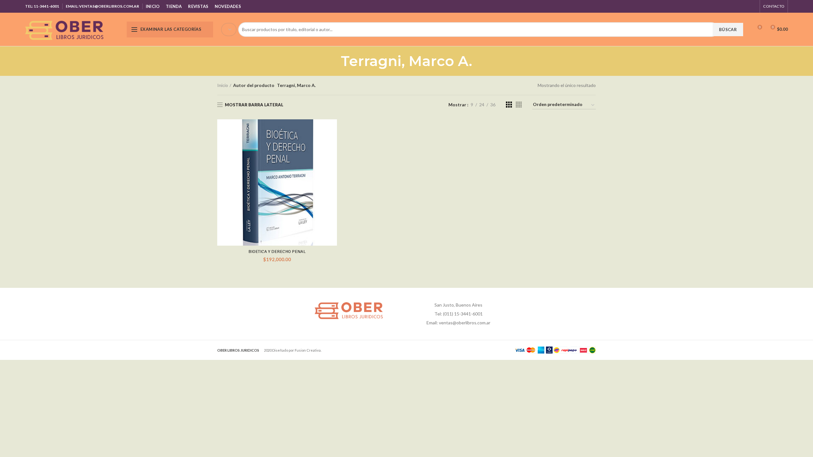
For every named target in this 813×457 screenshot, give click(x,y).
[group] (481, 29)
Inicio (222, 85)
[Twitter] (729, 6)
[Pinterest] (737, 6)
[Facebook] (721, 6)
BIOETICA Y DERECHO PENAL (277, 251)
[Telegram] (752, 6)
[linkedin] (745, 6)
